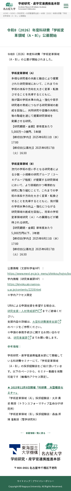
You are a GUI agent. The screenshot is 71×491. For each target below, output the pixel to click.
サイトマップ (23, 481)
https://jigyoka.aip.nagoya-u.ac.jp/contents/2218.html (24, 286)
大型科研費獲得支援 (44, 321)
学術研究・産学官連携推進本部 (39, 6)
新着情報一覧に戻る (35, 432)
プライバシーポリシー (43, 481)
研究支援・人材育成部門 (22, 311)
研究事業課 (20, 337)
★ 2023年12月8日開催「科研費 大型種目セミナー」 (35, 390)
